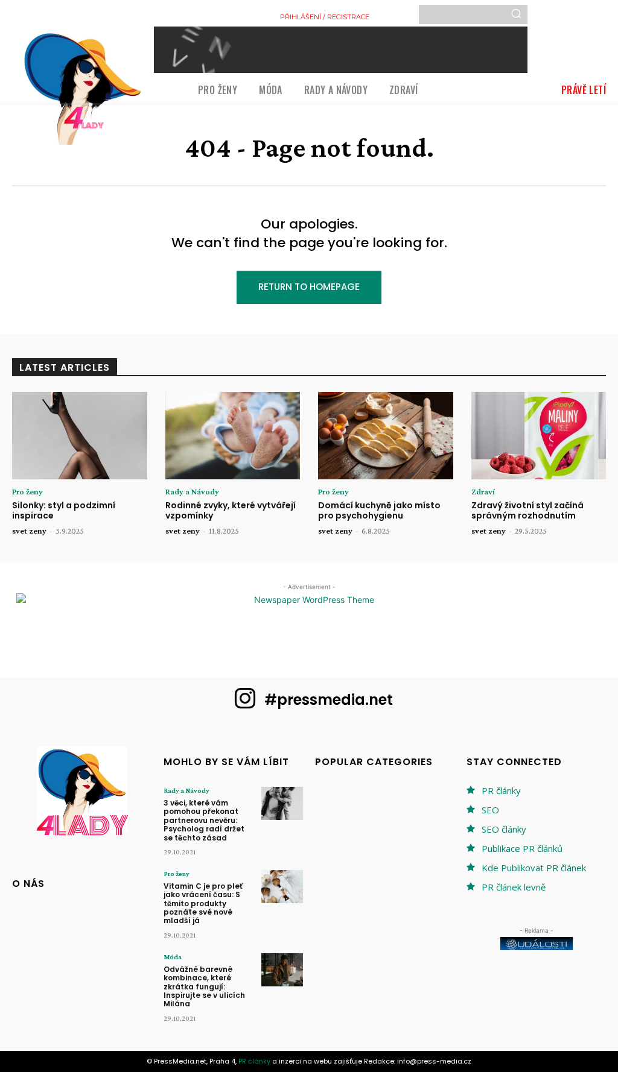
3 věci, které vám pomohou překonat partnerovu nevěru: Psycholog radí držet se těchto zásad (204, 820)
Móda (173, 956)
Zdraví (483, 491)
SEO (490, 810)
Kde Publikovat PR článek (534, 868)
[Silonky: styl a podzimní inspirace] (79, 435)
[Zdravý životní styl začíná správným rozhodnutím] (539, 435)
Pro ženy (27, 491)
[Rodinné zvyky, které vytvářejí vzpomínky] (233, 435)
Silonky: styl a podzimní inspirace (63, 510)
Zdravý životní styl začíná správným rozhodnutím (527, 510)
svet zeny (29, 530)
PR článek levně (514, 887)
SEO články (504, 829)
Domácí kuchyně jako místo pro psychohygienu (379, 510)
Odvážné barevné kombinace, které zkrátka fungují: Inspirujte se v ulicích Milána (204, 986)
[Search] (516, 14)
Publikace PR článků (522, 848)
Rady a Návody (192, 491)
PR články (501, 790)
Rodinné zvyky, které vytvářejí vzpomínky (230, 510)
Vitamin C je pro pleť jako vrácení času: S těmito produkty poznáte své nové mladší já (203, 903)
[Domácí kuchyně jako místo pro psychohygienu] (385, 435)
